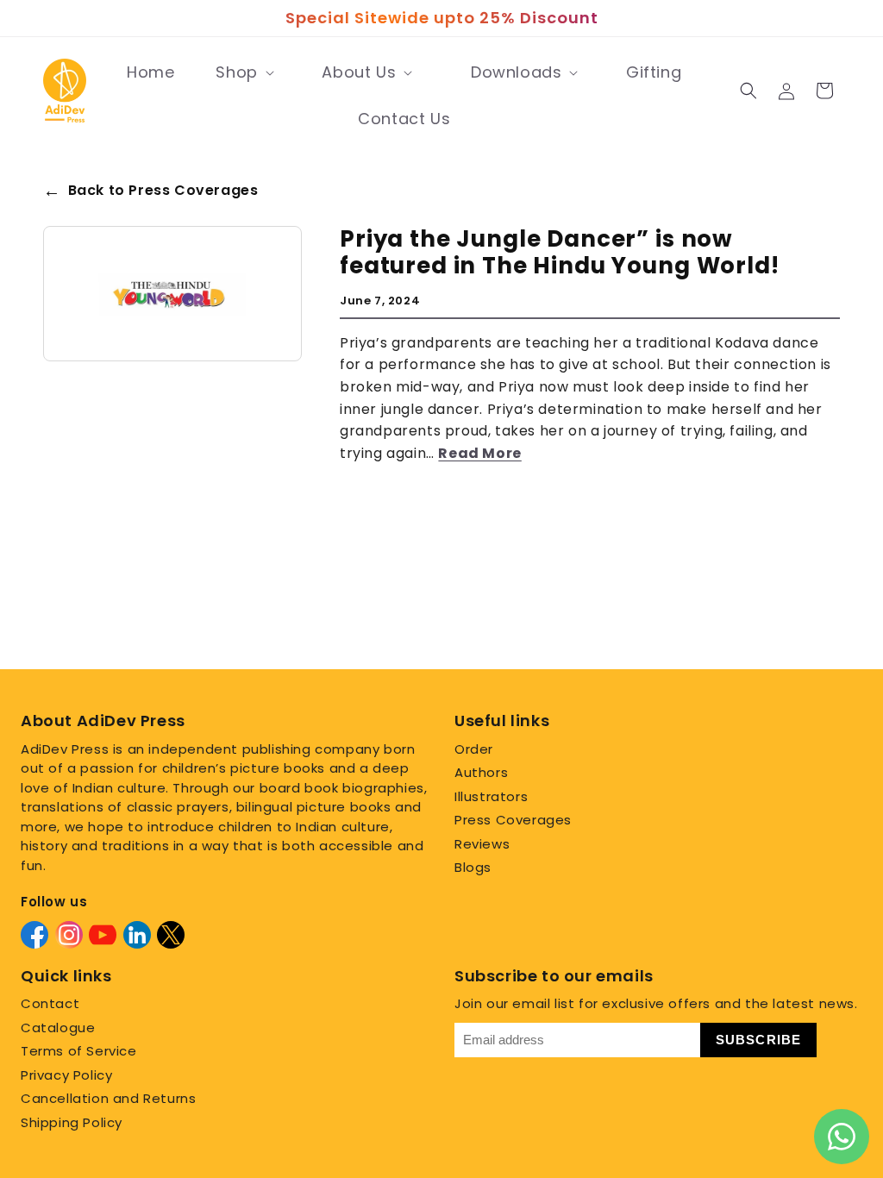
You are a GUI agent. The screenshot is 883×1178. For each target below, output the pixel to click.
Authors (481, 772)
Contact (50, 1003)
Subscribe (759, 1039)
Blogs (473, 867)
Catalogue (58, 1027)
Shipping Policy (71, 1122)
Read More (479, 453)
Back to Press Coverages (150, 191)
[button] (242, 72)
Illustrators (491, 796)
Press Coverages (513, 820)
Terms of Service (79, 1051)
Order (473, 749)
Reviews (482, 844)
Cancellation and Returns (108, 1098)
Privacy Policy (66, 1075)
